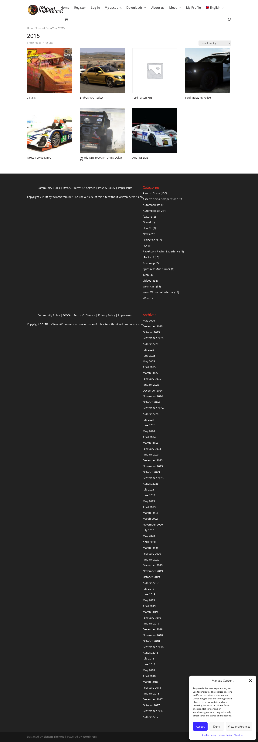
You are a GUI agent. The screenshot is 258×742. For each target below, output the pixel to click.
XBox (146, 298)
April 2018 (149, 676)
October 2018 (151, 641)
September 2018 (153, 647)
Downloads (134, 7)
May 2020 (149, 536)
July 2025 (148, 349)
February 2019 (152, 618)
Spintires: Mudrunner (156, 269)
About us (238, 735)
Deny (216, 726)
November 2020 (153, 524)
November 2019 (153, 571)
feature (147, 216)
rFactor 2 (148, 257)
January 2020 (151, 559)
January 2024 (151, 454)
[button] (250, 681)
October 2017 (151, 705)
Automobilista (151, 205)
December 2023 (153, 460)
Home (65, 7)
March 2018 (150, 682)
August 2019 (150, 583)
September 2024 (153, 408)
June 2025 (149, 355)
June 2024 (149, 425)
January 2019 (151, 623)
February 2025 (152, 379)
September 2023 (153, 478)
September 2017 (153, 711)
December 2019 (153, 565)
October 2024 (151, 402)
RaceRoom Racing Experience (161, 251)
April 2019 (149, 606)
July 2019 (148, 588)
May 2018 (149, 670)
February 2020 (152, 553)
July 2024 (148, 419)
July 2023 (148, 489)
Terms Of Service (84, 188)
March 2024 (150, 443)
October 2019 (151, 577)
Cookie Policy (209, 735)
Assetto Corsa (151, 193)
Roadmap (149, 263)
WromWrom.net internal (158, 292)
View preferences (239, 726)
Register (80, 7)
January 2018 (151, 693)
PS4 (145, 246)
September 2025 (153, 338)
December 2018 (153, 629)
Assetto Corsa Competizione (160, 199)
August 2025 (150, 344)
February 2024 (152, 449)
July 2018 (148, 658)
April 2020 (149, 542)
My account (113, 7)
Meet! (173, 7)
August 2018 (150, 652)
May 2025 (149, 361)
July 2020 (148, 530)
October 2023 (151, 472)
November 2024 (153, 396)
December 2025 (153, 326)
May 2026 (149, 320)
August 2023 (150, 483)
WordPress (90, 736)
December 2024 (153, 390)
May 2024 (149, 431)
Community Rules (49, 188)
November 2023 (153, 466)
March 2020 (150, 548)
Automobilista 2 (153, 211)
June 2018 (149, 664)
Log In (95, 7)
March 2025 (150, 373)
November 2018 (153, 635)
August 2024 (150, 414)
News (146, 234)
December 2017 (153, 699)
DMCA (67, 188)
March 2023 (150, 513)
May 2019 (149, 600)
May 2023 (149, 501)
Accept (200, 726)
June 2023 (149, 495)
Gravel (147, 222)
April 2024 (149, 437)
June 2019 (149, 594)
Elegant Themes (53, 736)
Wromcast (149, 286)
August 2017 (150, 717)
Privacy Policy (225, 735)
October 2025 (151, 332)
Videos (147, 280)
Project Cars (150, 240)
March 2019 (150, 612)
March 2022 (150, 518)
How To (147, 228)
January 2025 (151, 384)
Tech (146, 275)
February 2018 (152, 687)
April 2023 (149, 507)
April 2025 (149, 367)
